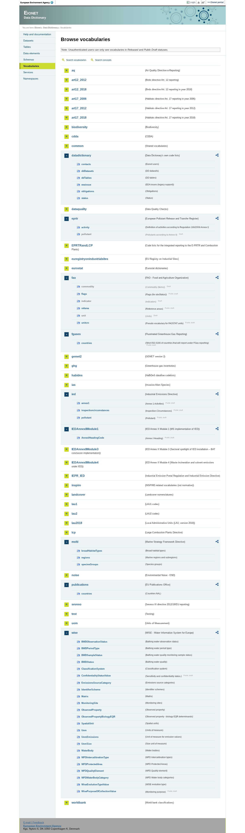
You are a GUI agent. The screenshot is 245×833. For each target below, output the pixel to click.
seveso (76, 604)
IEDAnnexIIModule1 (85, 428)
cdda (75, 136)
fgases (76, 334)
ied (74, 394)
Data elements (31, 53)
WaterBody (87, 750)
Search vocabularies (76, 60)
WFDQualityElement (92, 771)
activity (85, 227)
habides (77, 375)
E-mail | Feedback (33, 822)
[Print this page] (199, 2)
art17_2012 (79, 108)
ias (74, 384)
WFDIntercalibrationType (95, 757)
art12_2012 (79, 79)
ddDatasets (87, 171)
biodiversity (80, 127)
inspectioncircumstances (95, 410)
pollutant (86, 417)
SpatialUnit (87, 723)
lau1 (74, 504)
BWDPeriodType (90, 648)
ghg (74, 365)
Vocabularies (31, 66)
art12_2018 (79, 89)
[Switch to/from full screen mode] (204, 2)
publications (80, 584)
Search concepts (103, 60)
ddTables (86, 178)
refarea (85, 308)
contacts (86, 164)
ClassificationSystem (93, 668)
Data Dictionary (50, 28)
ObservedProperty (91, 710)
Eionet (38, 28)
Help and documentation (37, 34)
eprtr (75, 218)
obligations (87, 191)
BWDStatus (87, 662)
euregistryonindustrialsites (90, 258)
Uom (84, 730)
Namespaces (30, 78)
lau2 (74, 513)
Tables (27, 46)
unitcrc (85, 322)
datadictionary (81, 155)
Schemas (28, 59)
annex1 (85, 403)
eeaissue (86, 184)
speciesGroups (89, 564)
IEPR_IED (78, 475)
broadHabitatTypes (91, 550)
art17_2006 (79, 98)
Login (192, 2)
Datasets (28, 40)
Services (28, 72)
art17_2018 (79, 117)
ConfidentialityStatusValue (96, 675)
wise (75, 632)
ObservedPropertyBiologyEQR (98, 716)
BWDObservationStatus (94, 641)
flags (84, 294)
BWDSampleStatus (91, 655)
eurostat (77, 268)
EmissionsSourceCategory (96, 682)
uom (75, 623)
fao (74, 277)
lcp (74, 532)
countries (86, 343)
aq (73, 70)
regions (85, 557)
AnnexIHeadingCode (92, 437)
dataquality (79, 209)
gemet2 (77, 356)
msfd (75, 541)
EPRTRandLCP (82, 245)
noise (75, 575)
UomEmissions (89, 737)
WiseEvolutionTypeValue (95, 784)
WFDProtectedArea (91, 764)
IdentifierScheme (90, 689)
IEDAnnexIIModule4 (85, 462)
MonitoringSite (89, 703)
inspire (76, 485)
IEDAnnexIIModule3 (85, 449)
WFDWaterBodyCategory (95, 777)
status (84, 198)
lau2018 (77, 522)
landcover (78, 494)
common (78, 145)
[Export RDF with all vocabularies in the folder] (217, 156)
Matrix (84, 696)
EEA (38, 2)
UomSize (86, 743)
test (74, 613)
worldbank (79, 802)
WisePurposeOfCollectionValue (98, 791)
